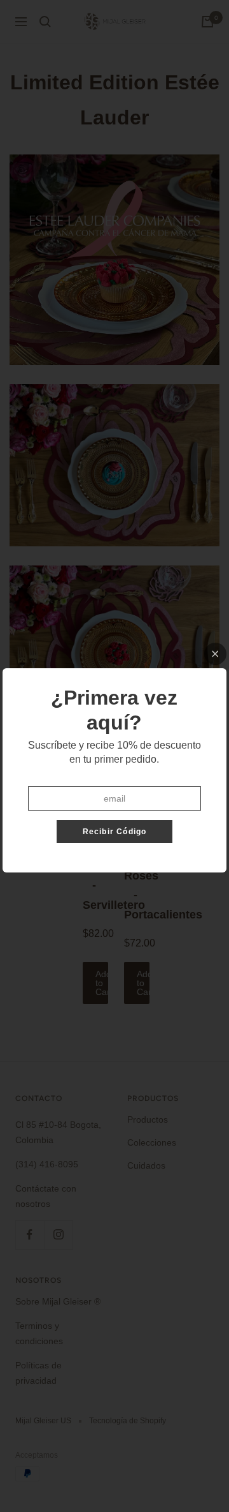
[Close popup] (215, 654)
